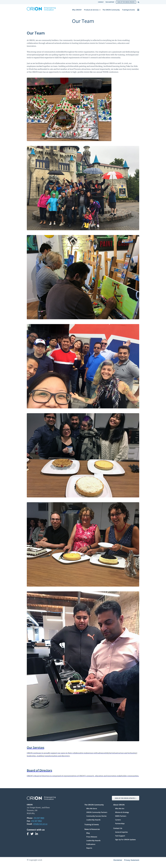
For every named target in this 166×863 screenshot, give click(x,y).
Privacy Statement (131, 860)
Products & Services (91, 10)
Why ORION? (77, 10)
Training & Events (128, 10)
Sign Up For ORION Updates (126, 2)
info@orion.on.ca (40, 824)
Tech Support (109, 2)
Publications (90, 844)
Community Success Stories (96, 816)
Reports (89, 848)
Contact (101, 2)
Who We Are (119, 809)
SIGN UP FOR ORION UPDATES (125, 798)
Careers (118, 820)
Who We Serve (91, 809)
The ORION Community (111, 10)
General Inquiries (121, 832)
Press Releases (91, 837)
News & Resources (92, 829)
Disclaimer (117, 860)
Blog (88, 833)
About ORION (118, 805)
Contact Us (117, 828)
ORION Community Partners (96, 812)
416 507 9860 (39, 818)
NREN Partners (120, 816)
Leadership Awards (93, 820)
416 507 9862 (36, 821)
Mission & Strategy (122, 812)
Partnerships (120, 823)
